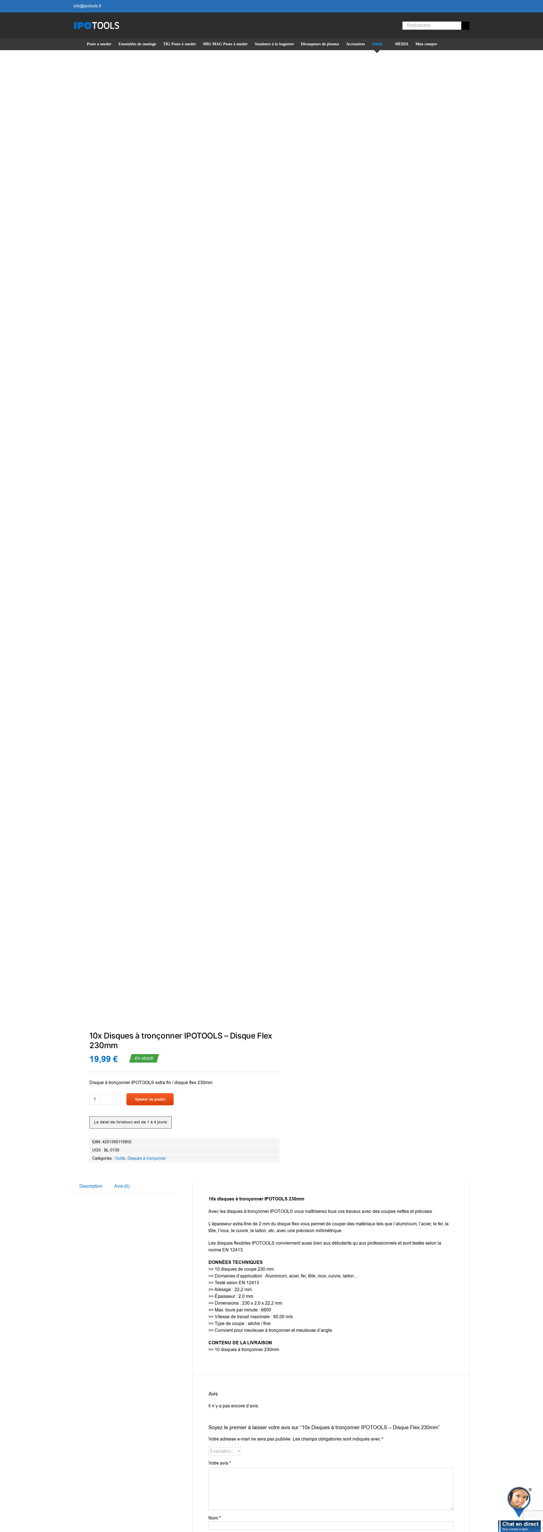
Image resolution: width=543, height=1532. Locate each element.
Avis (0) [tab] (122, 1186)
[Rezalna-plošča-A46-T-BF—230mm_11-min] (169, 541)
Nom (214, 1518)
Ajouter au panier (150, 1099)
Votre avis (219, 1463)
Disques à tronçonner (147, 1158)
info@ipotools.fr (88, 6)
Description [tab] (90, 1186)
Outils (120, 1158)
